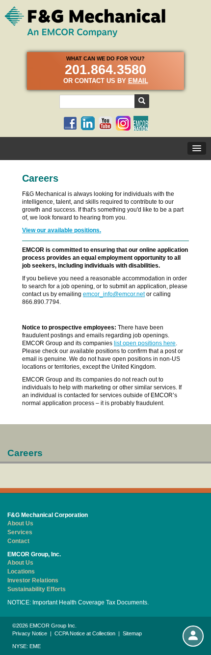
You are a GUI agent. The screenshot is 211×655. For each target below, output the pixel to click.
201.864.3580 (105, 69)
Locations (21, 571)
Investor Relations (32, 580)
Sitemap (132, 633)
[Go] (141, 101)
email (138, 80)
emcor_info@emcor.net (114, 294)
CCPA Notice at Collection (84, 633)
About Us (20, 523)
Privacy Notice (29, 633)
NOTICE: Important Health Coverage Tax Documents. (78, 602)
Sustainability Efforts (36, 589)
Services (19, 532)
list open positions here (145, 343)
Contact (18, 541)
